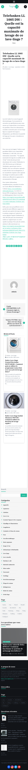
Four (4, 534)
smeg (24, 610)
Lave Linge (11, 67)
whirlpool (5, 616)
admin (6, 67)
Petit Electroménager (9, 579)
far (20, 607)
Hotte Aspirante (7, 542)
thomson (5, 613)
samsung (11, 610)
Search (3, 489)
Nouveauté (6, 572)
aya (10, 604)
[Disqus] (14, 464)
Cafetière (5, 512)
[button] (26, 625)
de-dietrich (13, 607)
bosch (16, 604)
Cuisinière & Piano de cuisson (11, 531)
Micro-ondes (6, 568)
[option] (14, 642)
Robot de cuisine (7, 590)
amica (4, 604)
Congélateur (6, 527)
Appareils (5, 505)
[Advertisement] (14, 86)
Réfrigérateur (7, 587)
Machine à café (7, 561)
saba (4, 610)
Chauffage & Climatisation (10, 523)
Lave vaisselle (7, 557)
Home (14, 43)
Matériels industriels (9, 564)
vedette (20, 613)
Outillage (5, 576)
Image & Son (6, 546)
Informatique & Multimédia (10, 549)
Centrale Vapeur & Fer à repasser (12, 520)
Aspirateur (6, 508)
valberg (13, 613)
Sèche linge (6, 594)
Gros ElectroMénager (9, 538)
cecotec (5, 607)
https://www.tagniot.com (7, 678)
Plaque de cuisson (8, 583)
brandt (22, 604)
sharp (18, 610)
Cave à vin (6, 516)
